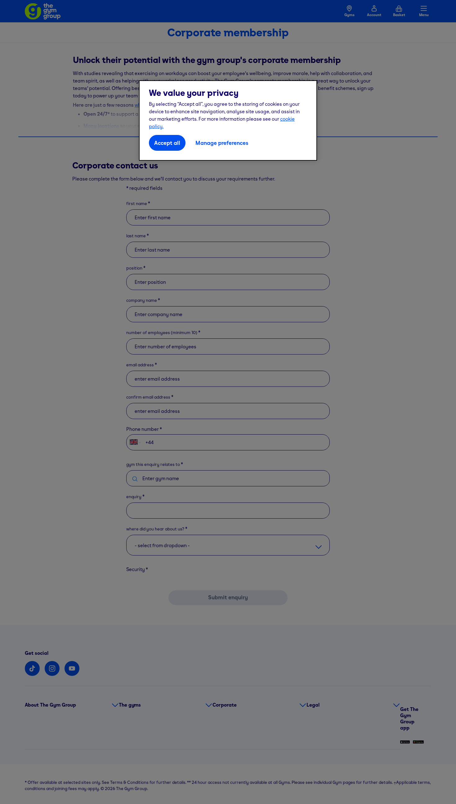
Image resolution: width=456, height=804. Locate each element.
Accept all (167, 143)
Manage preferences (221, 143)
